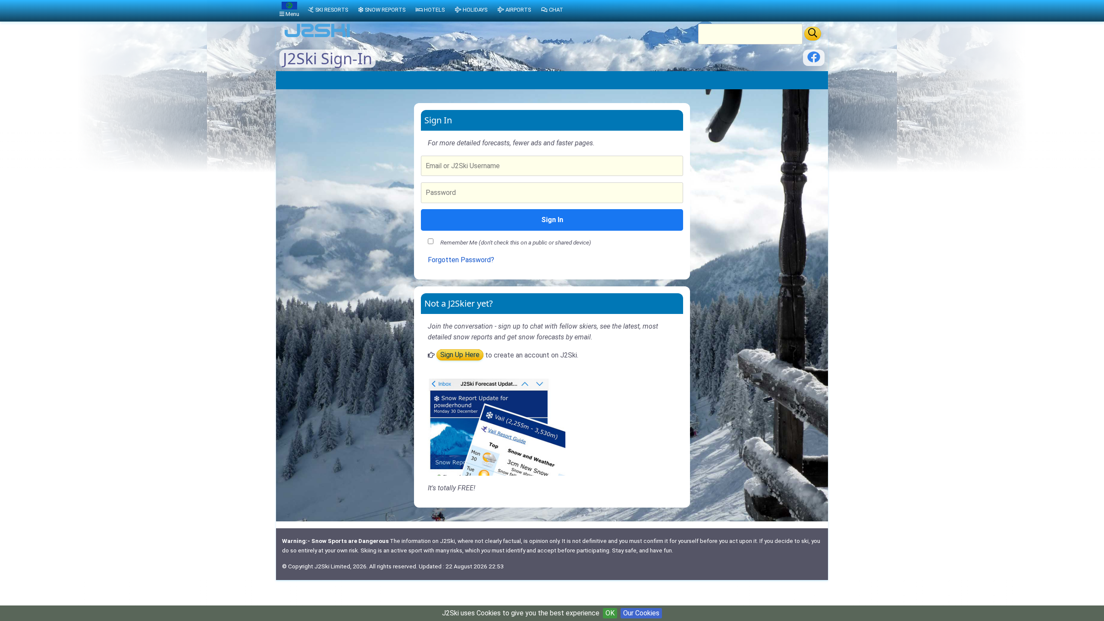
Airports (518, 9)
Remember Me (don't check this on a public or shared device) (515, 242)
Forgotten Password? (461, 260)
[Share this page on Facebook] (814, 60)
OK (610, 613)
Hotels (434, 9)
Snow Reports (385, 9)
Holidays (475, 9)
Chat (556, 9)
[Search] (812, 34)
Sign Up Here (460, 355)
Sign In (552, 220)
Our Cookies (641, 613)
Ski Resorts (331, 9)
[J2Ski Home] (317, 36)
